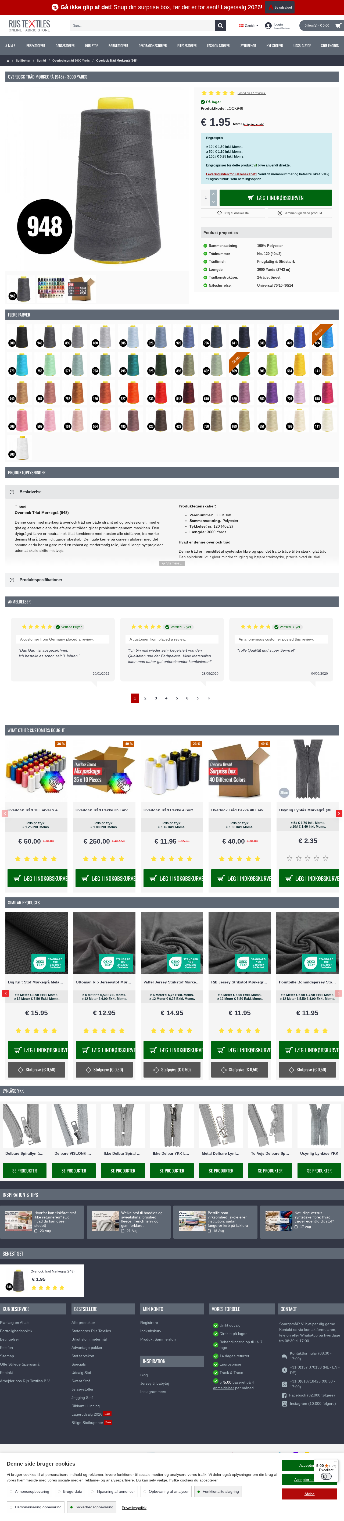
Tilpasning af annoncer (115, 1491)
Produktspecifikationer (41, 579)
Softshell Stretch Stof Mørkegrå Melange (239, 982)
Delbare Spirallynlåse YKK (24, 1154)
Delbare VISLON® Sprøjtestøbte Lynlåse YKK (74, 1154)
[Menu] (335, 1462)
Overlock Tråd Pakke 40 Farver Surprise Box (104, 810)
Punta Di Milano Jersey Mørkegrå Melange (104, 982)
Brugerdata (72, 1491)
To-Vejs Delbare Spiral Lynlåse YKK (270, 1154)
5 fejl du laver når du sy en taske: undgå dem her (54, 1217)
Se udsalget (283, 7)
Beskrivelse (30, 491)
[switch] (326, 1476)
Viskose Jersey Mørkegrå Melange (172, 982)
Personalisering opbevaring (38, 1507)
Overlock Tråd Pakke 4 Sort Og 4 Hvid (36, 810)
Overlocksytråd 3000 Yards (71, 60)
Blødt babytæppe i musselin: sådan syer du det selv (142, 1217)
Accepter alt (309, 1465)
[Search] (220, 25)
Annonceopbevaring (32, 1491)
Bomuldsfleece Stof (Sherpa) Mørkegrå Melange (36, 982)
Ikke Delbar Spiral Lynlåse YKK (123, 1154)
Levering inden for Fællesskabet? (231, 174)
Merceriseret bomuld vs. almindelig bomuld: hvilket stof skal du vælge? (315, 1219)
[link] (10, 45)
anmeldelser (223, 1388)
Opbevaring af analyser (169, 1491)
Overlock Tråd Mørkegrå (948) (52, 1271)
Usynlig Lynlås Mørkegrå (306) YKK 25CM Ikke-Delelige (172, 810)
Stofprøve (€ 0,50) (176, 1069)
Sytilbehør (23, 60)
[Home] (8, 61)
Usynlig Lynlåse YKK (319, 1154)
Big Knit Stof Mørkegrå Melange (307, 982)
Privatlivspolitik (134, 1508)
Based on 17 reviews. (252, 93)
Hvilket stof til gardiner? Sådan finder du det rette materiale (228, 1217)
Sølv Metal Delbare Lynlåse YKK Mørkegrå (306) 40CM (239, 810)
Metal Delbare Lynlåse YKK (221, 1154)
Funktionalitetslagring (221, 1491)
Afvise (309, 1494)
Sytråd (41, 60)
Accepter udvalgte (309, 1479)
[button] (233, 213)
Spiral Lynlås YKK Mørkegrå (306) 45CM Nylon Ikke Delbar (307, 810)
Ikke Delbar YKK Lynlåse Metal (172, 1154)
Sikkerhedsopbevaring (94, 1507)
